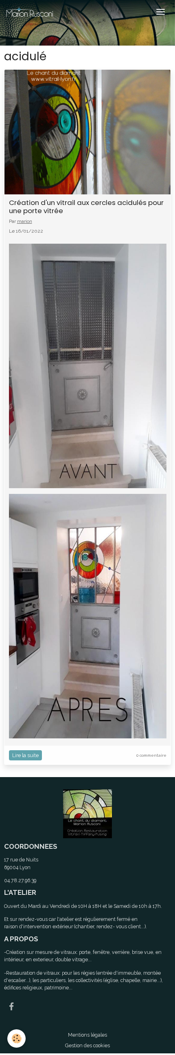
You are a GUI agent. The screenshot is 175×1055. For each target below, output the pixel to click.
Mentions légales (87, 1035)
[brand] (31, 12)
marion (24, 221)
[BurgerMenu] (160, 12)
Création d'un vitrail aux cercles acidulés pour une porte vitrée (86, 207)
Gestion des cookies (87, 1045)
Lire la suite (25, 755)
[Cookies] (16, 1038)
